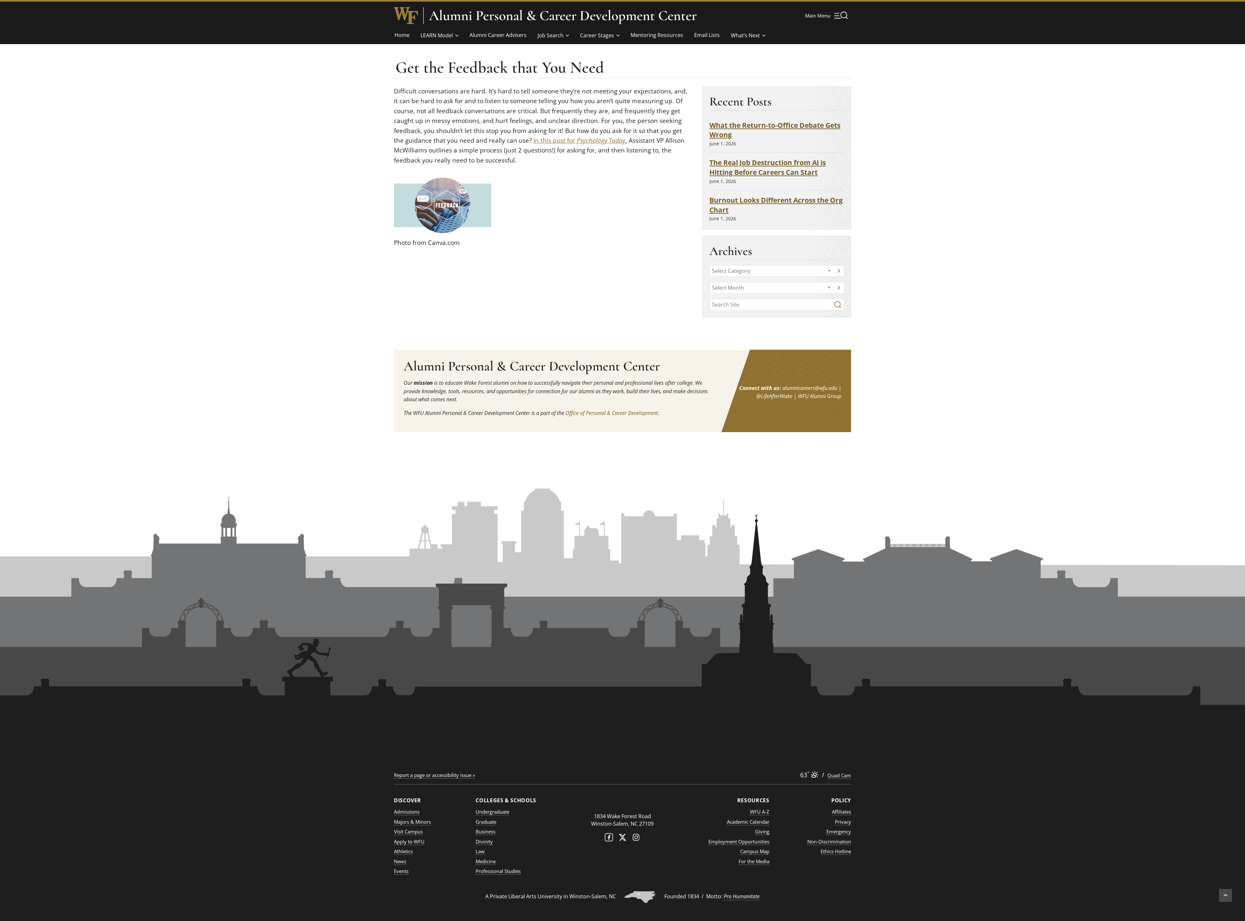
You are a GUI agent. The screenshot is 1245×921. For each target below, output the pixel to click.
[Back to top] (1225, 895)
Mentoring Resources (657, 35)
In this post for (579, 140)
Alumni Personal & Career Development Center (563, 15)
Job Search (550, 35)
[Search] (838, 304)
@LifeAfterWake (774, 396)
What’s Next (745, 35)
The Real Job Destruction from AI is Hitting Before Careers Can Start (767, 167)
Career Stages (597, 35)
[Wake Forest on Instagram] (636, 838)
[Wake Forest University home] (406, 15)
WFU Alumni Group (819, 396)
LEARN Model (437, 35)
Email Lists (707, 35)
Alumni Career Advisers (498, 35)
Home (402, 35)
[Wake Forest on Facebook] (608, 838)
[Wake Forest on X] (622, 838)
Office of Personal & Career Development (611, 413)
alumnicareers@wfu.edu (809, 388)
